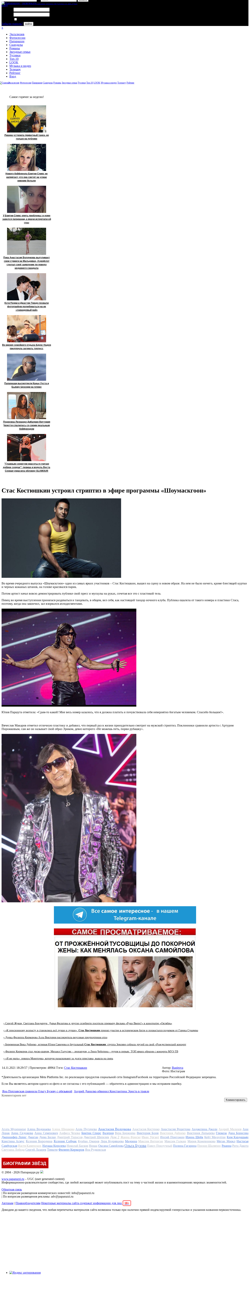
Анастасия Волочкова (114, 1129)
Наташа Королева (54, 1145)
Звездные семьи (19, 51)
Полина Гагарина (184, 1145)
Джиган (33, 1137)
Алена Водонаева (39, 1129)
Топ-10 (14, 58)
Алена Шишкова (63, 1129)
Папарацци (16, 41)
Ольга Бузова (135, 1145)
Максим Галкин (175, 1141)
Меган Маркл (226, 1141)
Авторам (7, 1203)
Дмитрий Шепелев (96, 1137)
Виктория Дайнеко (173, 1133)
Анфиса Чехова (69, 1133)
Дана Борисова (238, 1133)
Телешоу (15, 69)
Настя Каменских (29, 1145)
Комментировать (236, 1099)
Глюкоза (221, 1133)
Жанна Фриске (131, 1137)
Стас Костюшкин (75, 1067)
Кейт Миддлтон (215, 1137)
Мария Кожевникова (201, 1141)
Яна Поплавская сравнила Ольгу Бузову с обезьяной (37, 1091)
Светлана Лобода (13, 1149)
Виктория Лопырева (201, 1133)
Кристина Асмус (13, 1141)
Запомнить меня (28, 19)
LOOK (13, 62)
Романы (14, 48)
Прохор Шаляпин (209, 1145)
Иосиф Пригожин (172, 1137)
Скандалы (16, 44)
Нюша (93, 1145)
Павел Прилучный (159, 1145)
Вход (12, 76)
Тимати (52, 1150)
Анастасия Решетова (176, 1129)
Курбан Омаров (88, 1141)
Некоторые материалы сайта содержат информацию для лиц (85, 1203)
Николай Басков (77, 1145)
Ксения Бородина (39, 1141)
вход (5, 5)
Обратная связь (12, 1189)
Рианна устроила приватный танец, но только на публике (26, 137)
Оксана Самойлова (111, 1145)
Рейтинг (15, 73)
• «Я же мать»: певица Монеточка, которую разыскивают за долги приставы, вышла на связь (58, 1058)
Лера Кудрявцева (112, 1141)
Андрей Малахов (230, 1129)
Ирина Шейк (194, 1137)
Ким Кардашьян (237, 1137)
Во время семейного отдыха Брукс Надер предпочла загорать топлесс (26, 347)
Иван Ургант (150, 1137)
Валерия (108, 1133)
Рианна (226, 1145)
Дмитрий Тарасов (69, 1137)
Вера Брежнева (125, 1133)
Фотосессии (17, 37)
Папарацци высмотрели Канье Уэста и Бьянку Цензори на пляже (26, 385)
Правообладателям (27, 1203)
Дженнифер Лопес (14, 1137)
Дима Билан (47, 1137)
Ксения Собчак (65, 1141)
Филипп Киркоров (71, 1150)
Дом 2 (114, 1137)
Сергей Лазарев (35, 1149)
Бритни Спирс (91, 1133)
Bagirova (177, 1067)
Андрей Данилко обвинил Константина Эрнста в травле (111, 1091)
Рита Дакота (240, 1145)
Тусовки (15, 55)
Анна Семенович (46, 1133)
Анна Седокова (22, 1133)
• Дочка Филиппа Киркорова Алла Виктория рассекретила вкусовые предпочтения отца (55, 1037)
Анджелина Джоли (205, 1129)
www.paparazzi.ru (13, 1179)
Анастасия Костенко (146, 1129)
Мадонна (131, 1141)
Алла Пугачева (86, 1129)
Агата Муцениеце (14, 1129)
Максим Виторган (150, 1141)
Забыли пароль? (12, 23)
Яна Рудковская (95, 1149)
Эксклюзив (16, 34)
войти (28, 23)
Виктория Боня (148, 1133)
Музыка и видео (20, 66)
